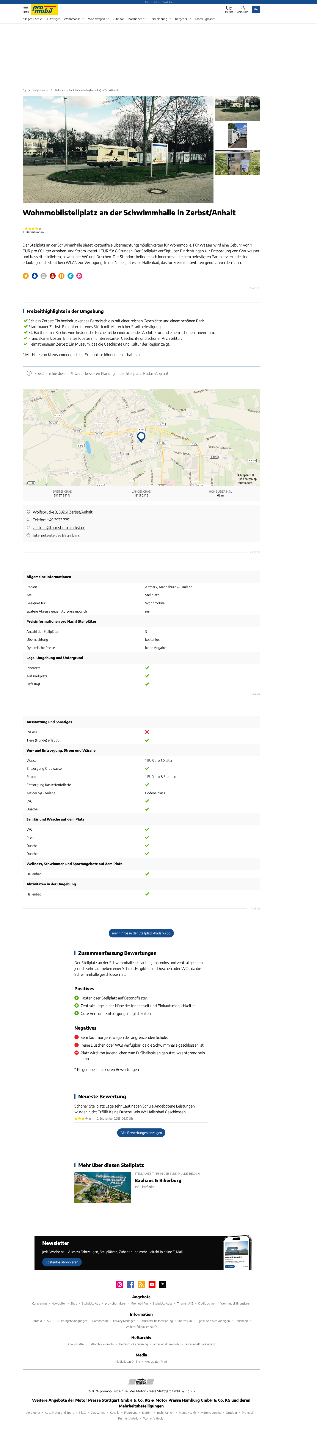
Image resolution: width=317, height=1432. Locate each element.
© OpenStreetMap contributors (247, 479)
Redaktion (241, 1321)
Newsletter (59, 1303)
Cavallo (114, 1412)
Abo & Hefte (75, 1344)
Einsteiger (53, 19)
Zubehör (118, 19)
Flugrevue (130, 1412)
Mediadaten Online (127, 1361)
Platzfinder (135, 19)
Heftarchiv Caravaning (133, 1344)
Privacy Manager (124, 1321)
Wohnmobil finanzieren (235, 1303)
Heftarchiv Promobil (101, 1344)
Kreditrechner (207, 1303)
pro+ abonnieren (116, 1303)
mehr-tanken (165, 1412)
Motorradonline (211, 1412)
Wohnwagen (96, 19)
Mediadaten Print (156, 1361)
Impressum (185, 1321)
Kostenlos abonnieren (62, 1262)
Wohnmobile (72, 19)
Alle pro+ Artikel (33, 19)
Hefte (156, 1)
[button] (118, 149)
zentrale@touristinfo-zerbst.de (59, 527)
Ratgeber (181, 19)
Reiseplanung (158, 19)
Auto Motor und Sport (59, 1412)
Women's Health (154, 1418)
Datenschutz (100, 1321)
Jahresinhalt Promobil (166, 1344)
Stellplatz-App (91, 1303)
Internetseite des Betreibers (56, 535)
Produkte (168, 1)
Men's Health (187, 1412)
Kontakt (37, 1321)
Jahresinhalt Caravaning (200, 1344)
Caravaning (39, 1303)
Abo (147, 1)
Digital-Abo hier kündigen (213, 1321)
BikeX (82, 1412)
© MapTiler (244, 475)
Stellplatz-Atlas (162, 1303)
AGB (50, 1321)
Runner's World (128, 1418)
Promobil (248, 1412)
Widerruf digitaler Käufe (141, 1326)
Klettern (147, 1412)
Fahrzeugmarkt (205, 19)
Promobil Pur (139, 1303)
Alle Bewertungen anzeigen (141, 1133)
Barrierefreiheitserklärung (156, 1321)
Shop (74, 1303)
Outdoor (231, 1412)
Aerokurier (33, 1412)
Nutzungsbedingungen (72, 1321)
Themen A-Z (185, 1303)
